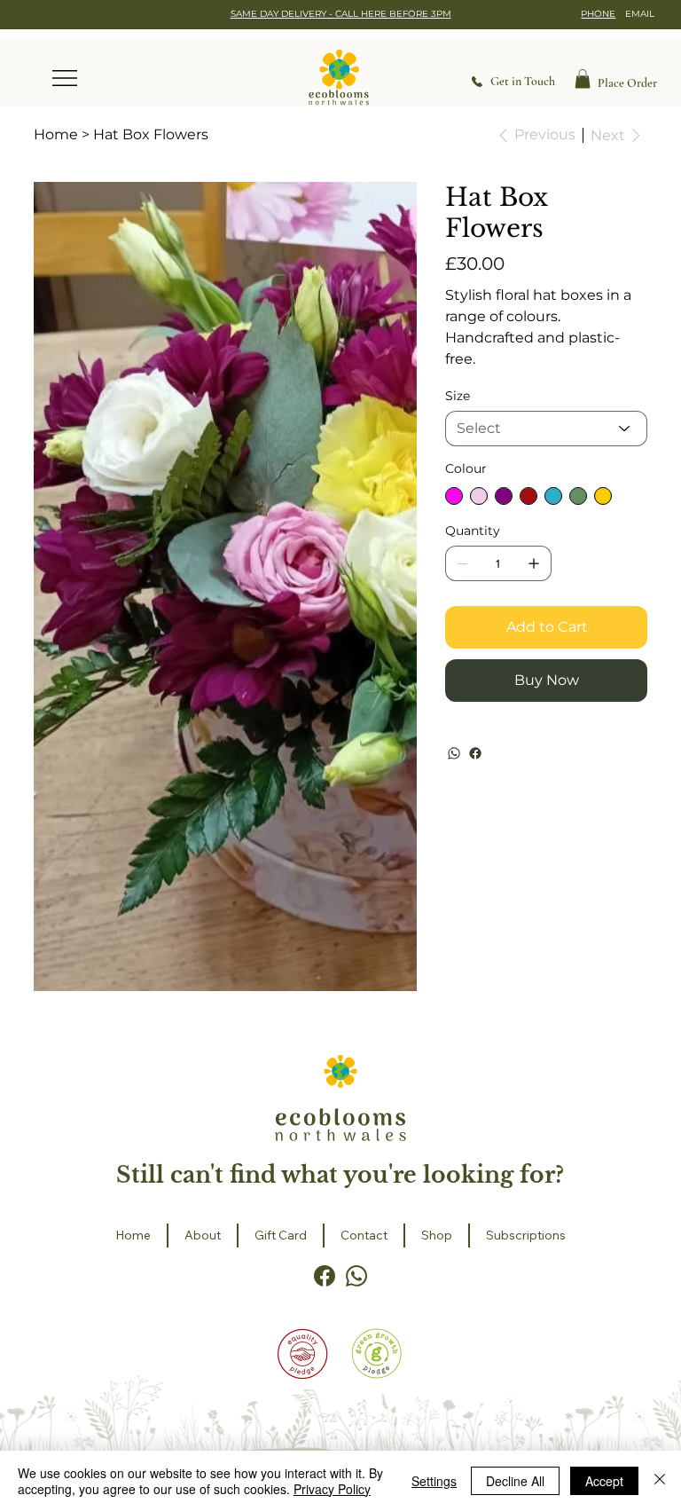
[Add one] (534, 563)
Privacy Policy (332, 1489)
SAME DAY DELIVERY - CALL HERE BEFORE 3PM (341, 14)
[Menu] (65, 78)
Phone (598, 14)
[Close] (659, 1481)
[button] (583, 79)
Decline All (515, 1481)
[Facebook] (475, 753)
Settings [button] (434, 1481)
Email (639, 14)
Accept (604, 1481)
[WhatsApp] (454, 753)
